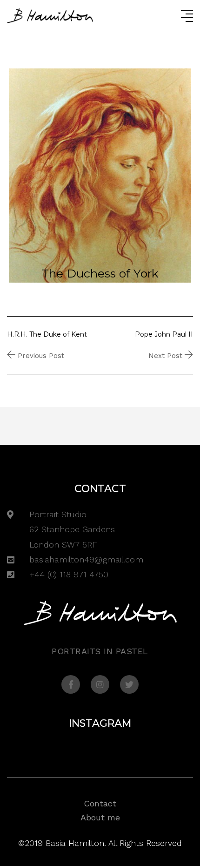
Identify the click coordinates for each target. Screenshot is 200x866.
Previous (15, 265)
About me (100, 817)
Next (51, 265)
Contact (100, 803)
